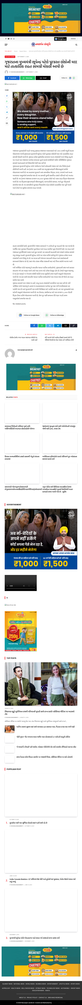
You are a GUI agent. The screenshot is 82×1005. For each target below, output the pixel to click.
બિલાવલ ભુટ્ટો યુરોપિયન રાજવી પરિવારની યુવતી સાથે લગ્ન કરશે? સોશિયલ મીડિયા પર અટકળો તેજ (39, 713)
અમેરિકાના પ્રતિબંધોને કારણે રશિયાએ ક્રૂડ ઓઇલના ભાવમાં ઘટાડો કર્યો (59, 457)
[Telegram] (7, 112)
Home (15, 51)
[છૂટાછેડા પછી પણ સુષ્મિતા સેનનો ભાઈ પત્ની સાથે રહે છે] (41, 795)
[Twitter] (7, 107)
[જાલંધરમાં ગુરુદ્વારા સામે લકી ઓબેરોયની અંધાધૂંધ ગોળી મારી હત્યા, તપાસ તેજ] (59, 412)
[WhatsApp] (7, 101)
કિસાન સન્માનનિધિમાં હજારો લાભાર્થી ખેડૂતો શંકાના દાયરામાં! (22, 457)
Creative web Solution (59, 1003)
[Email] (7, 123)
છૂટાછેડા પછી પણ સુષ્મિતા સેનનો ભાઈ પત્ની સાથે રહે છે (28, 823)
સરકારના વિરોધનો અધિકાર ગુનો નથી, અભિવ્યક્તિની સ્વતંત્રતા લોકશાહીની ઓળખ (19, 427)
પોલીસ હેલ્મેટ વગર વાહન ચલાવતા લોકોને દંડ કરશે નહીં (23, 338)
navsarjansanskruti (17, 72)
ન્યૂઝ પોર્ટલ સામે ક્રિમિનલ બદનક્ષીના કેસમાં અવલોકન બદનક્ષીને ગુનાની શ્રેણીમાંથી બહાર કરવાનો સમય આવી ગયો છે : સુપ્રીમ (57, 489)
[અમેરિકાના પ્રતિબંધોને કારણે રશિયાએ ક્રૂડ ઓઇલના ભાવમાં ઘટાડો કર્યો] (59, 443)
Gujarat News (23, 51)
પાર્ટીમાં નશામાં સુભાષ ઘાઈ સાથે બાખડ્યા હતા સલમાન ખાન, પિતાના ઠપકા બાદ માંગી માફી (45, 727)
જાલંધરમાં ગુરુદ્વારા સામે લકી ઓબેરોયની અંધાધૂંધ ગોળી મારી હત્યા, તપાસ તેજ (58, 427)
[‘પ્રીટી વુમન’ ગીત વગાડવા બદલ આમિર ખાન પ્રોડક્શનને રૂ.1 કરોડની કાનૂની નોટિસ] (10, 739)
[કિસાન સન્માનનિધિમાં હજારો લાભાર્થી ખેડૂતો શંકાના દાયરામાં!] (22, 443)
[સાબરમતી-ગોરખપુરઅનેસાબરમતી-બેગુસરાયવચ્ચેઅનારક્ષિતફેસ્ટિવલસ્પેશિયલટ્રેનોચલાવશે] (22, 473)
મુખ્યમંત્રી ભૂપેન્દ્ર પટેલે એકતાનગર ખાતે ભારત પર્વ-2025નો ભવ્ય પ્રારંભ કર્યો (35, 938)
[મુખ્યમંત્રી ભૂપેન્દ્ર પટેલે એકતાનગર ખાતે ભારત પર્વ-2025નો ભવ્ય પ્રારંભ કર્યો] (41, 910)
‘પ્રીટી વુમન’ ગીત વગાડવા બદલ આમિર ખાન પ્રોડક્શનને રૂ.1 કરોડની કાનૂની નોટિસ (43, 737)
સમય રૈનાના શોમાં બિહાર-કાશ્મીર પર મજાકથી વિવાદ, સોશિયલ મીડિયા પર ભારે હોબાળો (44, 757)
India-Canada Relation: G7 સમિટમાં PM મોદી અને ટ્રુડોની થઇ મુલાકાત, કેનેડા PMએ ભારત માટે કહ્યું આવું (43, 880)
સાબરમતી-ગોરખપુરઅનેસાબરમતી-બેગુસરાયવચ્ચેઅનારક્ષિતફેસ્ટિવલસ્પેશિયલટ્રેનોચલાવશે (22, 488)
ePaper (73, 39)
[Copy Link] (7, 118)
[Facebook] (7, 96)
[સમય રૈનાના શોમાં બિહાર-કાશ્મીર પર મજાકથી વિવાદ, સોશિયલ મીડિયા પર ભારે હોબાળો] (10, 759)
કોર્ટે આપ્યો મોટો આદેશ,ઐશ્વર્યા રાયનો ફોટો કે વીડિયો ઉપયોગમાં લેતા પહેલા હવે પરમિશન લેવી (59, 338)
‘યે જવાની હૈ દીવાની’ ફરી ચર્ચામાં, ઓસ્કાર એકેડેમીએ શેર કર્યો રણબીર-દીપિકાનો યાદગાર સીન (46, 747)
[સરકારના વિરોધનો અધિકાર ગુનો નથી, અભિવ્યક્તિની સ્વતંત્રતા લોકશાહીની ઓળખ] (22, 412)
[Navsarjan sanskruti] (41, 44)
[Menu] (6, 44)
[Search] (76, 44)
